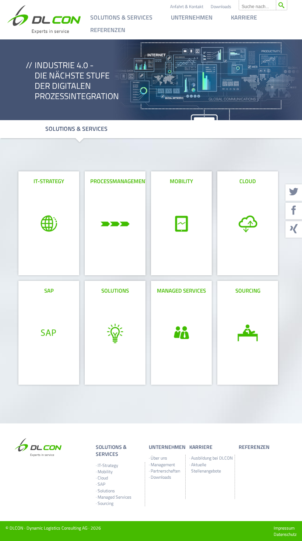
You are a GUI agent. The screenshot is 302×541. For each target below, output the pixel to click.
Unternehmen (192, 18)
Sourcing (105, 503)
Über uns (159, 457)
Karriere (244, 18)
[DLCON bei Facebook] (293, 211)
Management (163, 464)
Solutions (106, 490)
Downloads (221, 6)
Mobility (105, 471)
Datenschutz (285, 534)
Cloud (103, 477)
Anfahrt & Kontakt (186, 6)
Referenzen (107, 30)
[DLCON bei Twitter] (293, 192)
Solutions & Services (121, 18)
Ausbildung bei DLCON (212, 457)
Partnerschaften (165, 470)
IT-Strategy (108, 465)
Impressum (284, 527)
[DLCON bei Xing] (293, 229)
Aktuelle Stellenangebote (206, 467)
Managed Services (114, 496)
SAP (101, 484)
